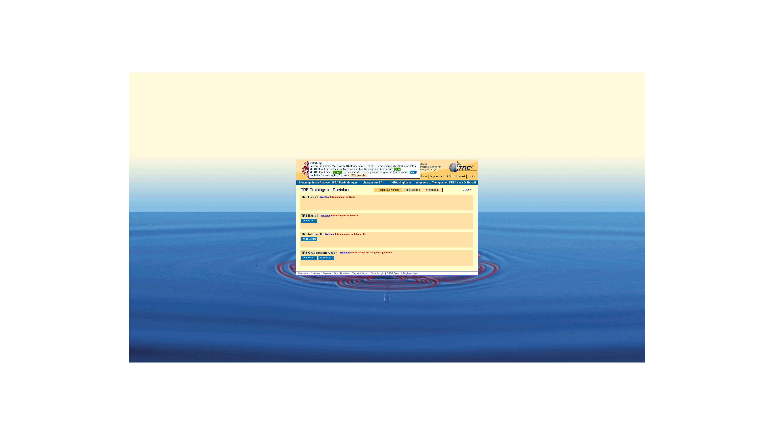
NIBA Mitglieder (401, 182)
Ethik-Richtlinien (341, 273)
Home (423, 176)
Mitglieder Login (410, 273)
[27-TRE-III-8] (309, 239)
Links (472, 176)
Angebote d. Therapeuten (431, 182)
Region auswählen (388, 189)
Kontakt (460, 176)
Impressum (436, 176)
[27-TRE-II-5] (309, 221)
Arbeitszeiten (412, 189)
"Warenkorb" (432, 189)
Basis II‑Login (377, 273)
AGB (450, 176)
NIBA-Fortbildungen (344, 182)
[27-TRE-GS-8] (309, 258)
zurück (467, 189)
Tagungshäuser (360, 273)
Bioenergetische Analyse (314, 182)
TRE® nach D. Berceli (462, 182)
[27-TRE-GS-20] (326, 258)
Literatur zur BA (372, 182)
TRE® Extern (393, 273)
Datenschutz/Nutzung (309, 273)
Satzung (327, 273)
